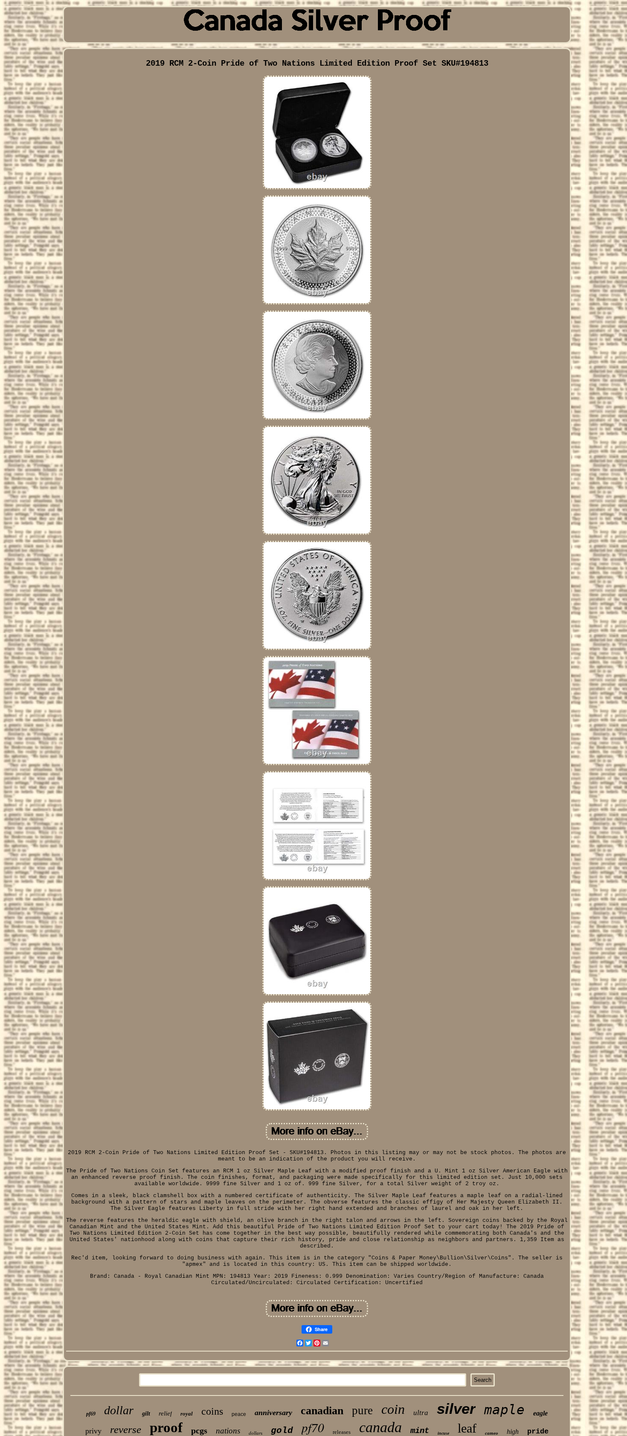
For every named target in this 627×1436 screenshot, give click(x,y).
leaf (467, 1428)
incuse (443, 1433)
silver (456, 1408)
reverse (125, 1429)
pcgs (199, 1430)
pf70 (313, 1427)
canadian (322, 1410)
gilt (146, 1413)
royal (186, 1413)
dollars (255, 1433)
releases (342, 1432)
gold (282, 1431)
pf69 (91, 1414)
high (513, 1431)
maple (504, 1409)
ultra (420, 1413)
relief (165, 1413)
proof (166, 1427)
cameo (491, 1433)
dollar (119, 1410)
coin (393, 1409)
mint (419, 1431)
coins (212, 1411)
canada (380, 1427)
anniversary (273, 1412)
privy (93, 1431)
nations (228, 1430)
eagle (540, 1413)
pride (538, 1431)
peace (239, 1414)
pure (362, 1410)
